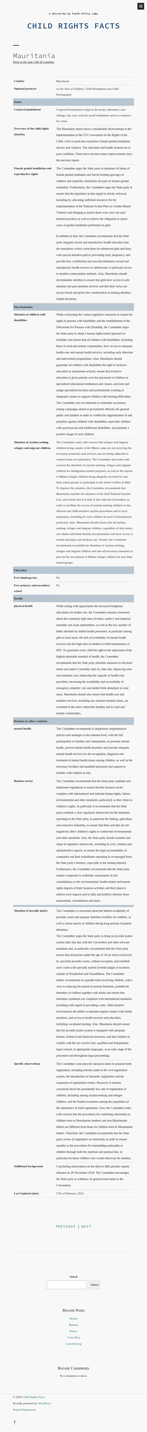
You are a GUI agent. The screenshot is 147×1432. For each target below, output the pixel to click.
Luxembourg (73, 1343)
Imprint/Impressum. (25, 1409)
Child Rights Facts (73, 26)
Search (74, 1276)
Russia (74, 1318)
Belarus (73, 1324)
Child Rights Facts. (34, 1397)
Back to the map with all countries (33, 62)
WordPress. (44, 1403)
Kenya (74, 1331)
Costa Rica (73, 1337)
